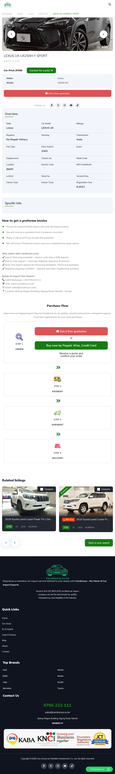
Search (20, 14)
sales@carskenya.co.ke (57, 712)
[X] (58, 105)
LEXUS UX (43, 14)
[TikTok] (77, 105)
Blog (4, 640)
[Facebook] (52, 105)
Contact (5, 651)
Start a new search (98, 542)
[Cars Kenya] (7, 5)
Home (5, 618)
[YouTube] (71, 105)
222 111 (57, 705)
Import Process (9, 635)
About (5, 646)
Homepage (7, 14)
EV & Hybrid (7, 629)
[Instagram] (64, 105)
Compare (49, 489)
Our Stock (6, 623)
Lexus (31, 14)
